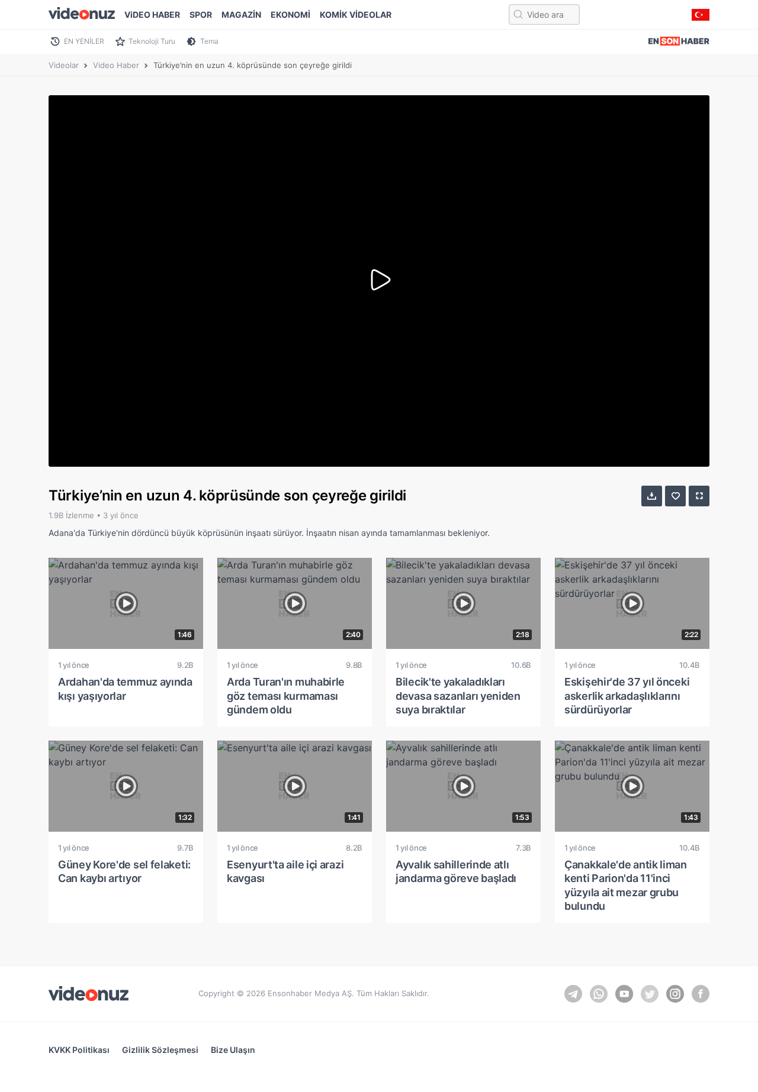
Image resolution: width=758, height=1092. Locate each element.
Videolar (64, 65)
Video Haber (116, 65)
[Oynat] (379, 281)
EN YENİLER (84, 41)
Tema (209, 41)
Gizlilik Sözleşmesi (160, 1050)
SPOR (201, 14)
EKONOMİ (290, 14)
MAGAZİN (241, 14)
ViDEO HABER (152, 14)
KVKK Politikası (79, 1050)
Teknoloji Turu (152, 41)
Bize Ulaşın (233, 1050)
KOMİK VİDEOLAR (355, 14)
